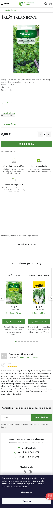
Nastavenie (26, 492)
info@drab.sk (29, 448)
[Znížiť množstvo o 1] (40, 134)
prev (2, 298)
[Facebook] (24, 472)
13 (34, 341)
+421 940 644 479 (28, 452)
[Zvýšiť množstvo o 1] (48, 134)
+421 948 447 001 (28, 456)
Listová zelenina (9, 113)
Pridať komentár (26, 244)
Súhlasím (26, 501)
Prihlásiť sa (42, 417)
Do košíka (28, 144)
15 (37, 341)
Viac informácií (20, 486)
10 (30, 341)
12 (33, 341)
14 (36, 341)
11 (31, 341)
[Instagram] (30, 472)
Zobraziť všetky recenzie (28, 357)
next (51, 298)
